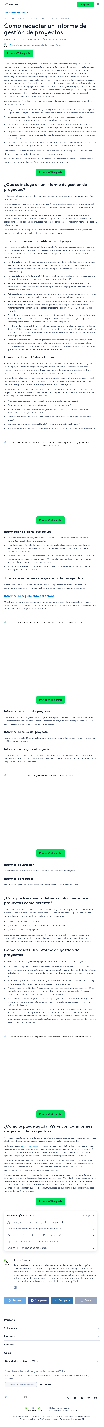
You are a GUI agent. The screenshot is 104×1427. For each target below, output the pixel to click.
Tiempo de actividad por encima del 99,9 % (61, 1410)
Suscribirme (45, 1384)
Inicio (5, 18)
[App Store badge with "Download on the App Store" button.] (13, 1397)
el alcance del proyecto (30, 207)
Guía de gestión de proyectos (23, 18)
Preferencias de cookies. (49, 1419)
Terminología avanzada (59, 18)
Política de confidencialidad (79, 1416)
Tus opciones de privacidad (70, 1419)
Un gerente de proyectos (19, 131)
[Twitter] (68, 1398)
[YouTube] (88, 1398)
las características (29, 1146)
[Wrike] (12, 4)
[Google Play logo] (32, 1397)
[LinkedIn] (81, 1398)
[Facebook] (75, 1398)
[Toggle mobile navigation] (98, 4)
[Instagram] (95, 1398)
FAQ (43, 18)
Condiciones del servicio (29, 1419)
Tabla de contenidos (14, 12)
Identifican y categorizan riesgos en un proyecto (26, 755)
